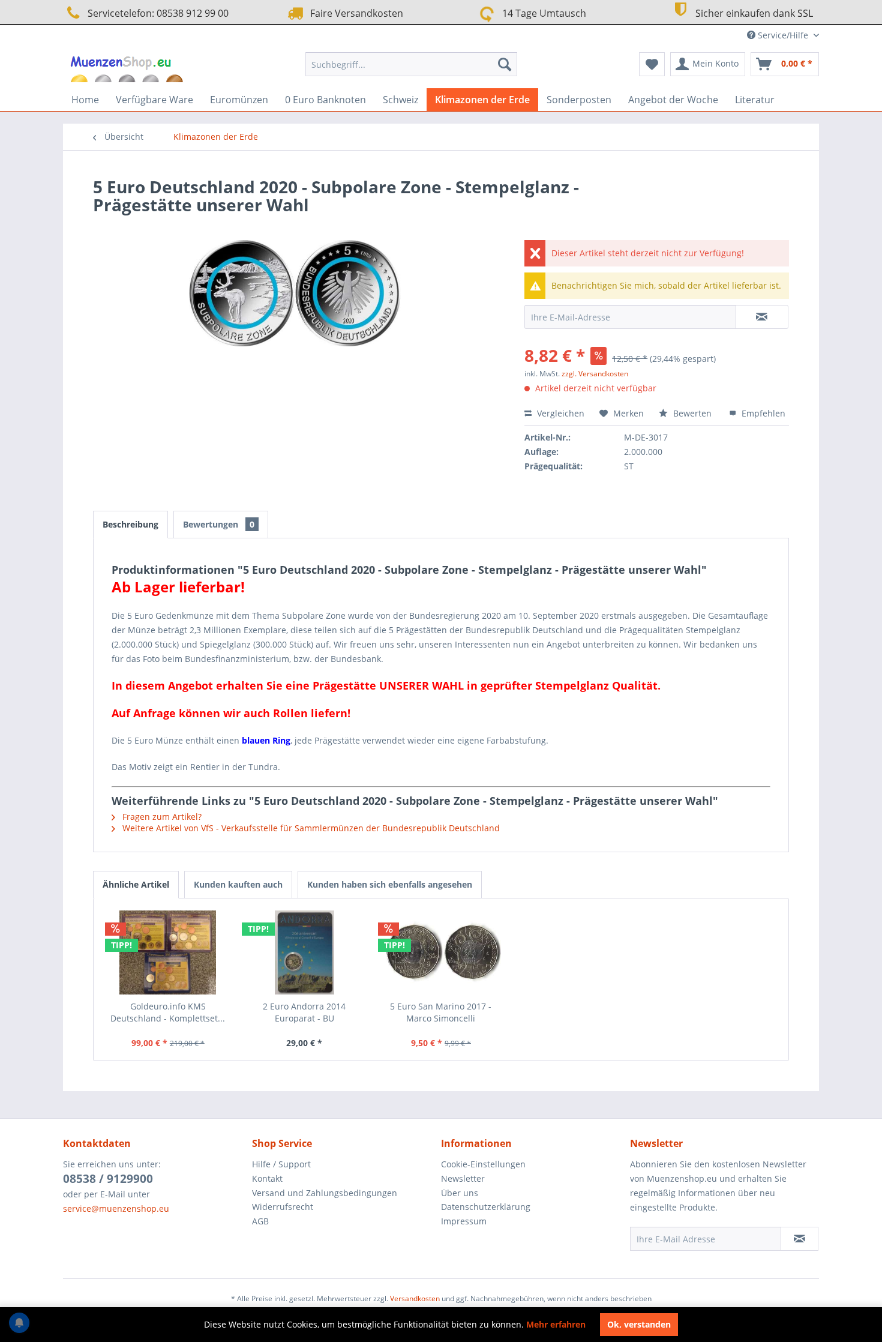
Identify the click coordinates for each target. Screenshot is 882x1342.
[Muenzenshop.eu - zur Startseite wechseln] (128, 67)
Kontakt (267, 1178)
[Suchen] (504, 64)
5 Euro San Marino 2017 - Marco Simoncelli (440, 1012)
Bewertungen (218, 524)
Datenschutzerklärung (485, 1206)
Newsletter (463, 1178)
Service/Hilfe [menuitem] (783, 35)
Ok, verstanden (639, 1324)
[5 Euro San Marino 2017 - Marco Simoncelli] (441, 952)
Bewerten (692, 413)
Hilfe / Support (281, 1164)
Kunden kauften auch (238, 884)
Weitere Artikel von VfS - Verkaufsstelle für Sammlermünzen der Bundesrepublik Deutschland (310, 828)
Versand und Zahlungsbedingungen (324, 1193)
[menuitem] (411, 64)
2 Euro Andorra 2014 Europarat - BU (304, 1012)
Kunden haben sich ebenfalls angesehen (389, 884)
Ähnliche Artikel (136, 884)
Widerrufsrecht (282, 1206)
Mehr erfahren (556, 1324)
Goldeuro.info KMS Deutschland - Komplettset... (167, 1012)
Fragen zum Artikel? (161, 816)
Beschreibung (130, 524)
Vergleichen (559, 413)
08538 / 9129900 (108, 1179)
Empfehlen (762, 413)
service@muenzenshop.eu (116, 1208)
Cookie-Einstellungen (483, 1164)
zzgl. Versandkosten (595, 374)
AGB (260, 1221)
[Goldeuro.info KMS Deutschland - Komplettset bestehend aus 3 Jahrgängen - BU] (168, 952)
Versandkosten (415, 1298)
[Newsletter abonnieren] (799, 1239)
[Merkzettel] (652, 64)
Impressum (464, 1221)
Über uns (459, 1193)
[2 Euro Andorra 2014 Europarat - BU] (304, 952)
